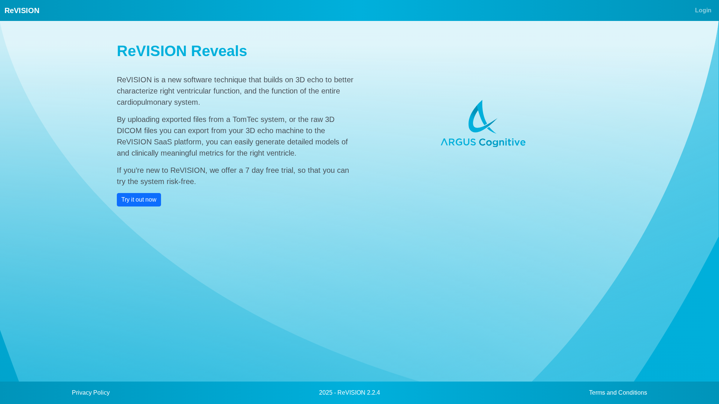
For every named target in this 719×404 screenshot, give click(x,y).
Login (703, 10)
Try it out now (139, 199)
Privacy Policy (91, 392)
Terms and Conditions (618, 392)
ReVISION (21, 10)
